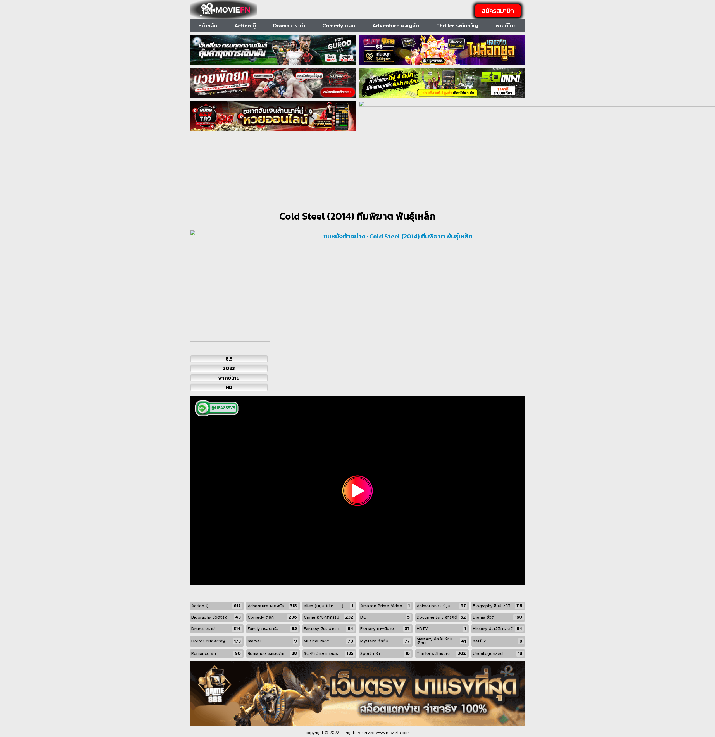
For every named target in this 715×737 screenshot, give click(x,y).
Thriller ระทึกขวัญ (457, 26)
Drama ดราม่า (289, 26)
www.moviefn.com (393, 733)
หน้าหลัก (207, 26)
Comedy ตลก (338, 26)
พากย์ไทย (506, 26)
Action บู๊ (245, 26)
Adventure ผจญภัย (395, 26)
